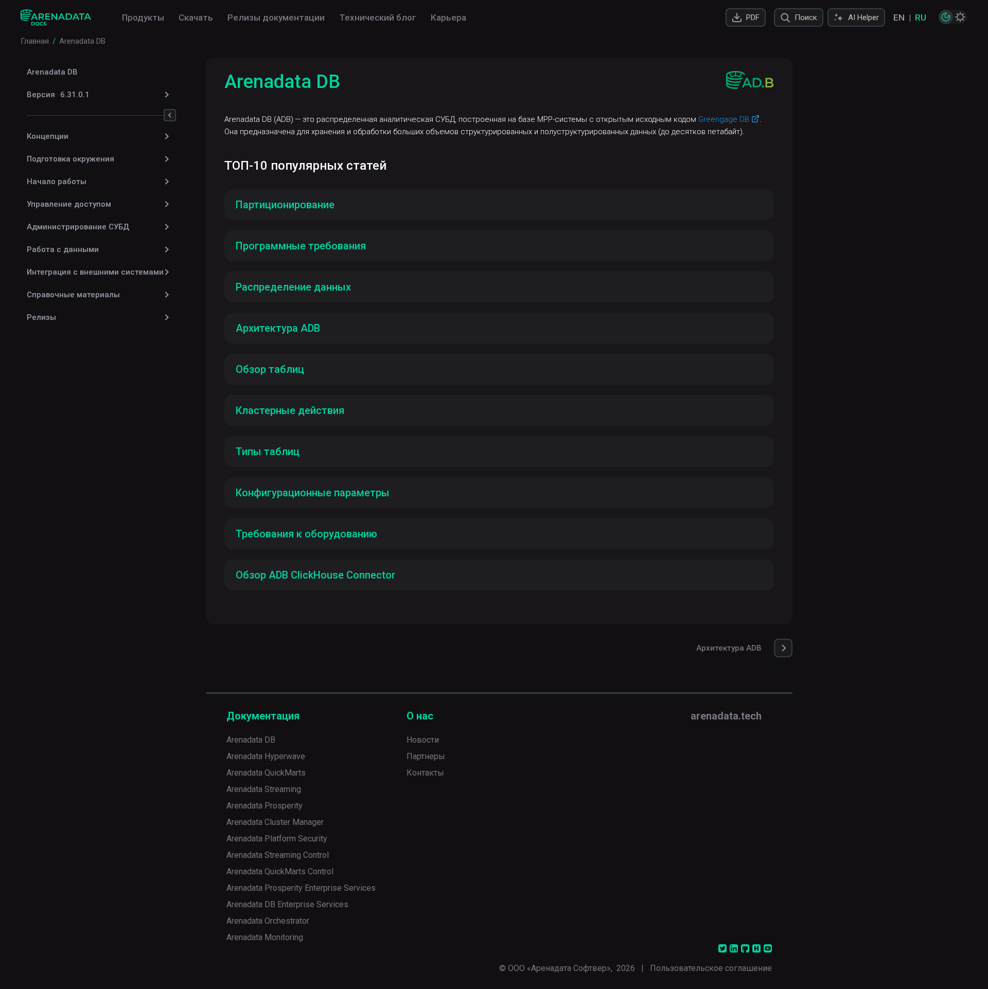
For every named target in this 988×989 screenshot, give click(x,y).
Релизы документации (276, 17)
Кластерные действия (290, 410)
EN (899, 17)
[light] (960, 17)
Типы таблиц (267, 451)
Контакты (425, 773)
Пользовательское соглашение (711, 968)
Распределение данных (293, 287)
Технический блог (377, 17)
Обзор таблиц (270, 369)
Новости (423, 740)
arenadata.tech (726, 716)
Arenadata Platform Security (276, 838)
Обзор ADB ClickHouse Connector (315, 575)
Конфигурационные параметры (313, 493)
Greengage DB (723, 119)
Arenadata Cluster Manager (275, 822)
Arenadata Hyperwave (265, 756)
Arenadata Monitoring (264, 937)
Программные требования (301, 246)
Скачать (196, 17)
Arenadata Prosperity (264, 806)
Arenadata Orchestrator (267, 921)
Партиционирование (285, 205)
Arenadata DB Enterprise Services (287, 904)
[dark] (946, 17)
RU (920, 17)
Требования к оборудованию (306, 534)
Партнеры (426, 756)
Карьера (448, 17)
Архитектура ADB (278, 328)
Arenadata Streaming (263, 789)
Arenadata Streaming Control (277, 855)
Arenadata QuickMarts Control (279, 871)
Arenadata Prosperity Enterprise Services (301, 888)
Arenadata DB (52, 72)
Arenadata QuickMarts (266, 773)
